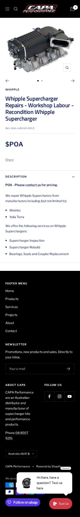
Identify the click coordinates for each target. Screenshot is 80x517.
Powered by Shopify (48, 466)
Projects (11, 315)
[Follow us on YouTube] (69, 396)
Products (11, 299)
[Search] (16, 9)
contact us (33, 185)
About (9, 323)
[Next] (73, 80)
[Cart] (72, 9)
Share (9, 160)
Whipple (12, 89)
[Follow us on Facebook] (49, 396)
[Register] (68, 368)
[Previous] (7, 80)
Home (9, 291)
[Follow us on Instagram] (59, 396)
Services (11, 307)
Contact (11, 331)
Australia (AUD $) (19, 453)
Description (16, 176)
